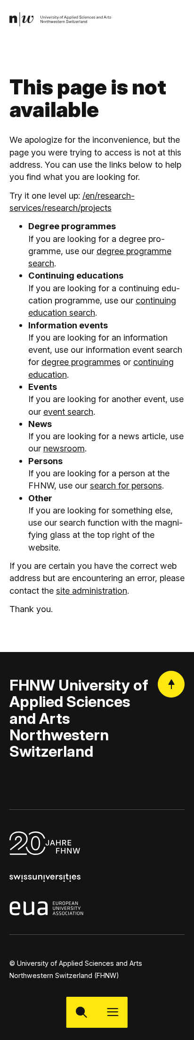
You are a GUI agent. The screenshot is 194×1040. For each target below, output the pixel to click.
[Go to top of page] (171, 684)
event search (68, 411)
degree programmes (81, 362)
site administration (91, 590)
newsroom (64, 448)
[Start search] (81, 1012)
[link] (60, 19)
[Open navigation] (112, 1012)
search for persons (126, 485)
